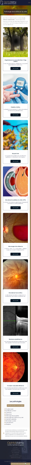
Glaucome (9, 414)
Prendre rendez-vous (15, 456)
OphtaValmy (15, 449)
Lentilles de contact (11, 410)
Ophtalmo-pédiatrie (11, 419)
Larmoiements (9, 422)
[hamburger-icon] (29, 3)
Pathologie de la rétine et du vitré (14, 417)
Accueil (15, 447)
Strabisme (8, 424)
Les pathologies (15, 451)
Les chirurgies (15, 452)
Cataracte (8, 412)
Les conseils (15, 454)
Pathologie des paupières (12, 415)
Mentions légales (15, 457)
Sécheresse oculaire (11, 420)
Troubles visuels (9, 409)
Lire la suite (15, 68)
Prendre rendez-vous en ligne (15, 405)
